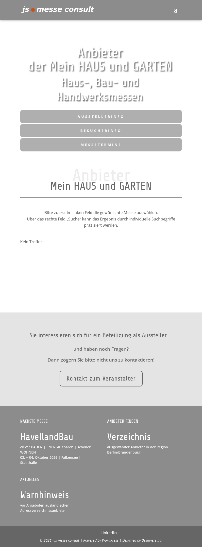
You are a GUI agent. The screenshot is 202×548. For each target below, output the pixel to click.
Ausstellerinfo (101, 116)
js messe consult (66, 540)
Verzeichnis (129, 436)
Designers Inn (152, 540)
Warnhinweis (44, 495)
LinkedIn (109, 532)
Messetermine (101, 144)
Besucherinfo (101, 130)
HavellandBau (46, 436)
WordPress (110, 540)
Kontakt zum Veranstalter (101, 378)
